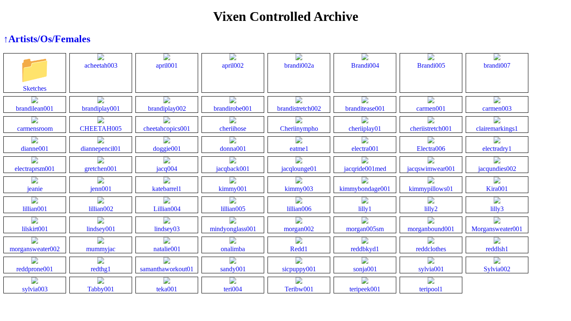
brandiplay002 (167, 108)
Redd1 (299, 248)
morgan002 (299, 228)
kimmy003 (299, 188)
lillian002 (101, 208)
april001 (167, 65)
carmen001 (431, 108)
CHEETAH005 (101, 128)
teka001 (166, 289)
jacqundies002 (497, 168)
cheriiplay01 (365, 128)
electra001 (365, 148)
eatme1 (299, 148)
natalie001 (167, 248)
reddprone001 (34, 269)
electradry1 (497, 148)
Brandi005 (431, 65)
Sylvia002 (497, 269)
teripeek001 (364, 289)
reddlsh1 (497, 248)
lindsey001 (101, 228)
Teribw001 (299, 289)
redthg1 (101, 269)
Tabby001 (100, 289)
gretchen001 (100, 168)
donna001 (233, 148)
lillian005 (233, 208)
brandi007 (497, 65)
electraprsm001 (35, 168)
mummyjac (100, 248)
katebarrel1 (166, 188)
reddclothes (431, 248)
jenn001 (101, 188)
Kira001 (497, 188)
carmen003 (497, 108)
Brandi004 (365, 65)
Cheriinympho (299, 128)
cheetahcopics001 (166, 128)
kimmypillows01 (431, 188)
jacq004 (166, 168)
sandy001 (233, 269)
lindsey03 (167, 228)
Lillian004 (167, 208)
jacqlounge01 (299, 168)
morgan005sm (365, 228)
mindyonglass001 (233, 228)
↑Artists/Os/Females (46, 38)
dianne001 (34, 148)
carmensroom (35, 128)
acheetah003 (100, 65)
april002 (233, 65)
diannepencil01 (101, 148)
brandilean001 (35, 108)
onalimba (233, 248)
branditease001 (365, 108)
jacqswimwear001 (431, 168)
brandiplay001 (101, 108)
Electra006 (431, 148)
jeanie (35, 188)
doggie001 (167, 148)
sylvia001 (431, 269)
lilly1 (365, 208)
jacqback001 (233, 168)
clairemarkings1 (497, 128)
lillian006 (299, 208)
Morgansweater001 (497, 228)
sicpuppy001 (299, 269)
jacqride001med (365, 168)
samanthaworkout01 (167, 269)
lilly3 (497, 208)
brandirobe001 (233, 108)
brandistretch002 (299, 108)
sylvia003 (35, 289)
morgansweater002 (35, 248)
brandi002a (299, 65)
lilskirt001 (35, 228)
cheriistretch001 (431, 128)
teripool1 (431, 289)
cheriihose (232, 128)
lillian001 (35, 208)
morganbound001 (431, 228)
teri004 (233, 289)
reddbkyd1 (365, 248)
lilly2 (431, 208)
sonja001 (365, 269)
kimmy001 (233, 188)
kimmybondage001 (364, 188)
